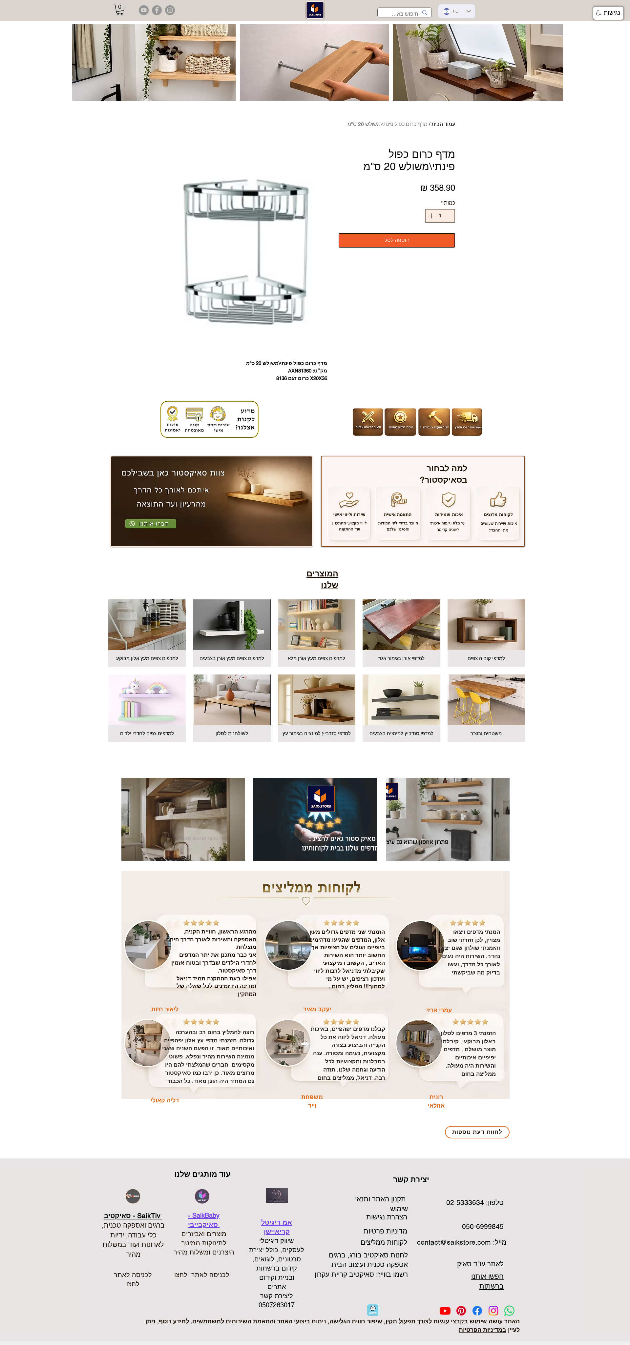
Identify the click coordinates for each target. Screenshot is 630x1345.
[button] (120, 10)
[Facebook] (477, 1310)
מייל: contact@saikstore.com (460, 1242)
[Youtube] (445, 1310)
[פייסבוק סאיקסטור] (157, 10)
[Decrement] (449, 216)
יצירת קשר (412, 1179)
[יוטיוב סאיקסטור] (144, 10)
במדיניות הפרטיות (482, 1329)
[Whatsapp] (509, 1310)
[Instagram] (493, 1310)
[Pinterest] (461, 1310)
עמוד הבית (443, 124)
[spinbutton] (440, 216)
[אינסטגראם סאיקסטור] (170, 10)
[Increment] (430, 216)
